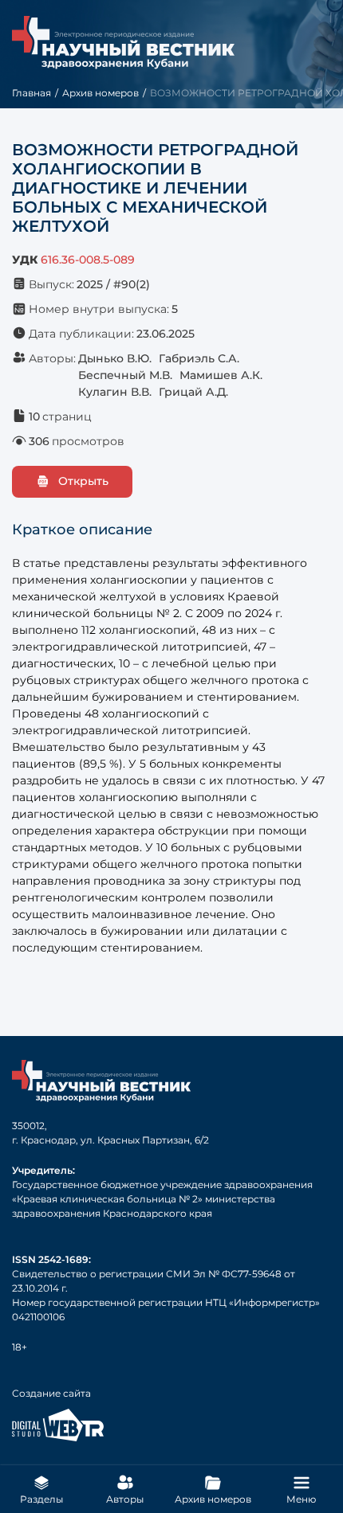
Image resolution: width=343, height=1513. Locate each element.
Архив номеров (100, 93)
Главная (31, 93)
